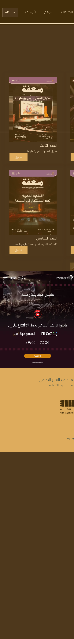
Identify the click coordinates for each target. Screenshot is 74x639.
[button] (37, 356)
